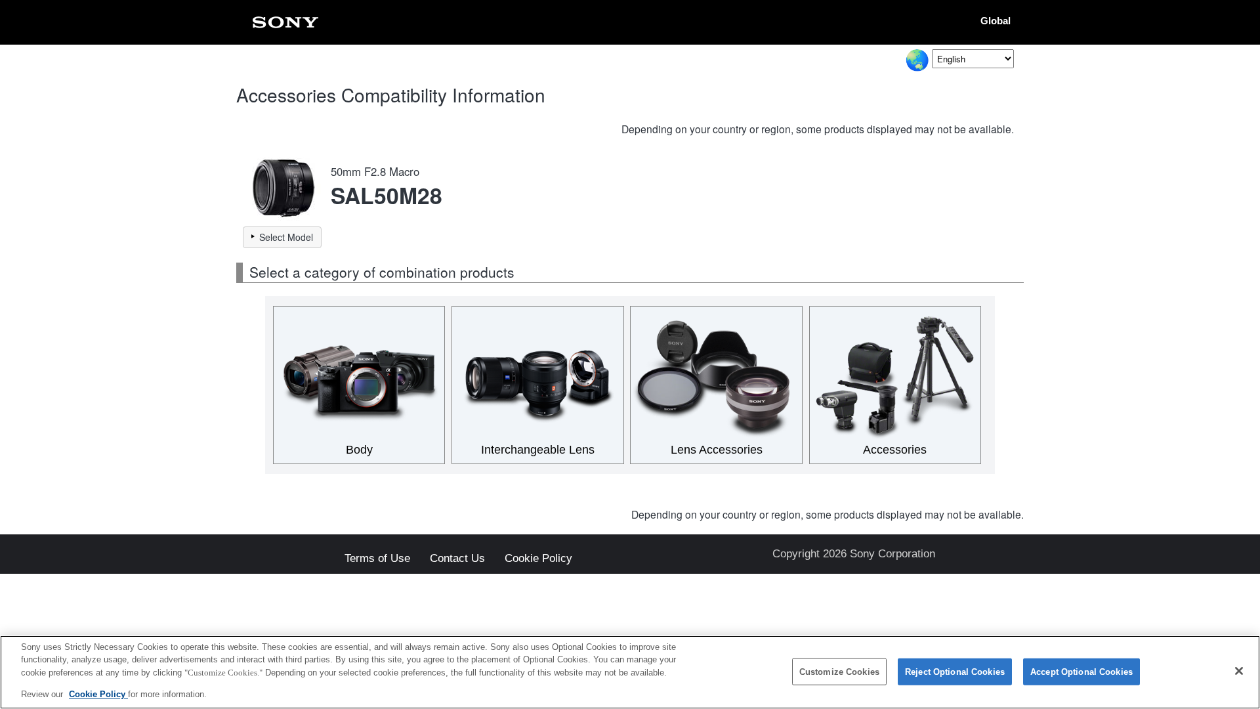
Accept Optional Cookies (1081, 672)
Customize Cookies (839, 672)
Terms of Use (377, 559)
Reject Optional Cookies (955, 672)
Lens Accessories (717, 449)
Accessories (895, 449)
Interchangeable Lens (538, 449)
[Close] (1239, 670)
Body (359, 449)
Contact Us (457, 559)
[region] (630, 672)
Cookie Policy (538, 559)
